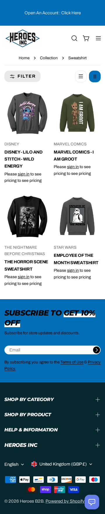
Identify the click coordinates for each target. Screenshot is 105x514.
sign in (23, 174)
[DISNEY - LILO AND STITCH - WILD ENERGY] (27, 112)
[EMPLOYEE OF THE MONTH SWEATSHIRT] (77, 216)
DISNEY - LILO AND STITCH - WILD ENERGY (23, 159)
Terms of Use (71, 362)
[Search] (74, 38)
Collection (49, 58)
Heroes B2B (31, 501)
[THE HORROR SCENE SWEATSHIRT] (27, 216)
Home (24, 58)
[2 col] (95, 76)
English (11, 464)
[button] (92, 502)
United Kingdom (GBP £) (63, 464)
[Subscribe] (96, 349)
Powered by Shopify (65, 501)
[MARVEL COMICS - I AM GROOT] (77, 112)
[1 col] (81, 76)
